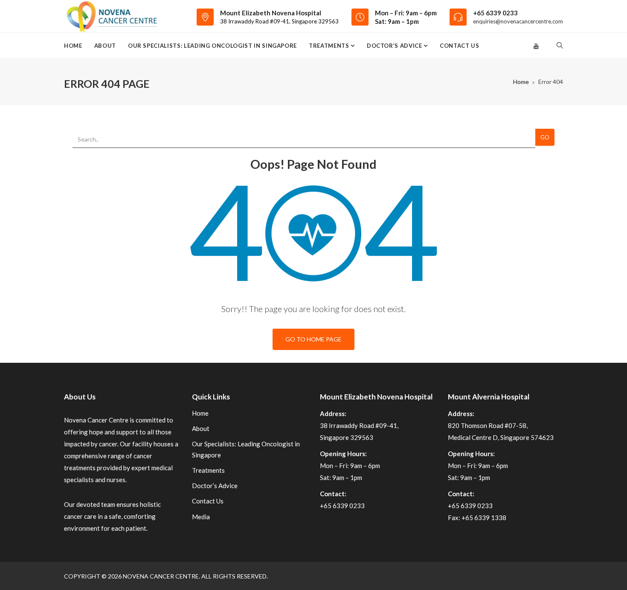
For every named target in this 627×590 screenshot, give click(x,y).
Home (73, 45)
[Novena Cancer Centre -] (111, 16)
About (105, 45)
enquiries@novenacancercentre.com (518, 21)
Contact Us (459, 45)
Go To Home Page (313, 339)
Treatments (330, 45)
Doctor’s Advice (395, 45)
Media (201, 517)
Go (544, 137)
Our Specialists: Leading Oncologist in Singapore (212, 45)
